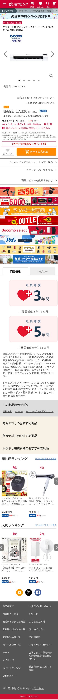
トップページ (8, 10)
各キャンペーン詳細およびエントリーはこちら (28, 128)
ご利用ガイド (9, 676)
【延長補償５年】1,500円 (33, 347)
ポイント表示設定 (12, 668)
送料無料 (7, 411)
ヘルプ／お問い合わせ (40, 606)
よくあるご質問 (37, 621)
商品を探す (8, 606)
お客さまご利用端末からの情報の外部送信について (40, 655)
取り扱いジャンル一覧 (14, 629)
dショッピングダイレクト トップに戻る (31, 162)
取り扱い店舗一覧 (12, 637)
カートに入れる (36, 152)
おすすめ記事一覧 (12, 645)
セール (19, 411)
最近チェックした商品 (14, 621)
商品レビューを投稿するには (37, 180)
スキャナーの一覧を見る (39, 170)
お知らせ (33, 614)
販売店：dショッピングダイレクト (35, 97)
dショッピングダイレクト (39, 411)
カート (6, 652)
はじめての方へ (37, 629)
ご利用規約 (34, 637)
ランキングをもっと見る (45, 459)
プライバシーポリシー (40, 645)
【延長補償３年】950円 (33, 311)
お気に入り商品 (10, 614)
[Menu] (4, 4)
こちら (40, 688)
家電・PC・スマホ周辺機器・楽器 (35, 10)
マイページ (8, 660)
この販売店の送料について (39, 103)
